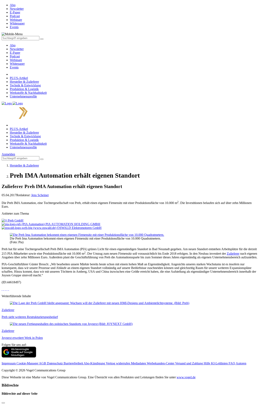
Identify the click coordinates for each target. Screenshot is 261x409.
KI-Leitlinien (220, 363)
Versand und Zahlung (189, 363)
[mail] (8, 289)
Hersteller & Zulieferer (24, 81)
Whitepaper (17, 63)
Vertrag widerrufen (118, 363)
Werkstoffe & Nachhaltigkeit (28, 92)
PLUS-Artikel (19, 78)
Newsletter (17, 49)
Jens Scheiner (40, 195)
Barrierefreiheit (74, 363)
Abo (12, 45)
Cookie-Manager (28, 363)
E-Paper (15, 52)
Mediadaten (139, 363)
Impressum (9, 363)
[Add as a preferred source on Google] (19, 356)
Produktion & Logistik (24, 89)
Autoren (241, 363)
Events (14, 67)
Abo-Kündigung (95, 363)
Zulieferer (233, 253)
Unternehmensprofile (23, 96)
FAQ (232, 363)
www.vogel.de (186, 377)
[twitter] (3, 289)
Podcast (15, 56)
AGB (43, 363)
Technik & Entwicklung (25, 85)
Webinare (16, 60)
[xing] (5, 289)
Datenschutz (55, 363)
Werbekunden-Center (161, 363)
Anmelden (8, 154)
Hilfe (207, 363)
